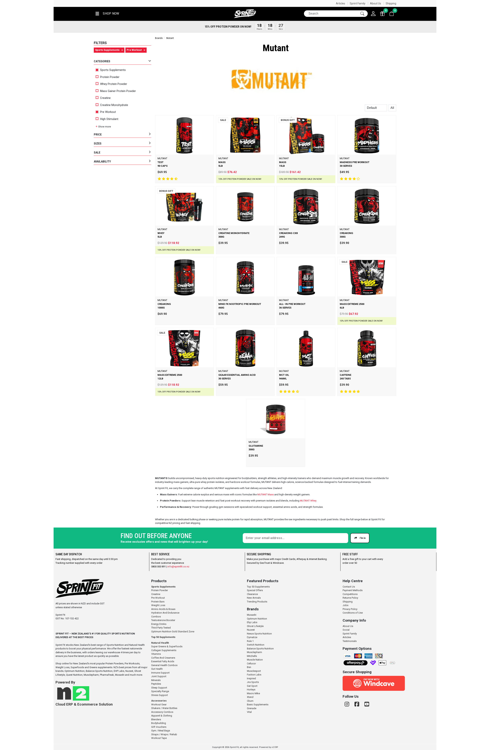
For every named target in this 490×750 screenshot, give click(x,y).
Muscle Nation (255, 659)
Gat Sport (252, 685)
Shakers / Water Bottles (164, 708)
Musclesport (254, 671)
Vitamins (156, 653)
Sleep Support (159, 687)
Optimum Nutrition (257, 618)
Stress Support (159, 695)
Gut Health (157, 668)
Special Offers (255, 590)
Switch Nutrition (255, 644)
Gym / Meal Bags (160, 730)
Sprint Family (357, 3)
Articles (340, 3)
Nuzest (251, 629)
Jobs (345, 605)
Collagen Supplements (163, 650)
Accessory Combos (162, 712)
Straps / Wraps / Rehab (164, 734)
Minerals (156, 680)
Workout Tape (159, 738)
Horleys (251, 689)
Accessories (159, 700)
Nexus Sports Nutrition (259, 633)
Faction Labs (254, 674)
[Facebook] (358, 704)
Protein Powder (109, 77)
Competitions (350, 594)
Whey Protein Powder (113, 84)
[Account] (373, 13)
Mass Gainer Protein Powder (118, 91)
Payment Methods (353, 590)
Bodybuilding (158, 723)
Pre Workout (107, 112)
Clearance (252, 594)
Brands (159, 38)
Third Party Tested (161, 627)
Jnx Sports (253, 682)
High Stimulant (109, 119)
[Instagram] (348, 704)
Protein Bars (157, 601)
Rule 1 (250, 641)
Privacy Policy (350, 609)
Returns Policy (350, 597)
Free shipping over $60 (323, 3)
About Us (375, 3)
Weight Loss (158, 605)
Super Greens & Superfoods (166, 646)
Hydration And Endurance (165, 612)
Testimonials (350, 641)
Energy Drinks (158, 624)
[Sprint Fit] (245, 13)
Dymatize (252, 637)
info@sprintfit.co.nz (178, 566)
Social (346, 629)
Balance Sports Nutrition (260, 648)
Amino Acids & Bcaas (163, 609)
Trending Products (257, 601)
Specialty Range (160, 691)
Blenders (156, 719)
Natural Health (160, 642)
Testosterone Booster (163, 620)
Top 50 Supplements (163, 637)
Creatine (105, 98)
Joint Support (158, 676)
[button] (107, 14)
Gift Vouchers (158, 726)
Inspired (251, 678)
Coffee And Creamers (163, 657)
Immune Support (160, 672)
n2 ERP (275, 747)
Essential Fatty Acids (162, 661)
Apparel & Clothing (161, 715)
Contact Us (349, 586)
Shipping (391, 3)
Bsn (249, 667)
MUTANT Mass (265, 494)
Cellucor (251, 663)
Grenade (251, 708)
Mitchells (252, 656)
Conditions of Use (353, 612)
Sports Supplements (112, 70)
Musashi (251, 614)
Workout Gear (159, 704)
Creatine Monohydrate (114, 105)
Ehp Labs (252, 622)
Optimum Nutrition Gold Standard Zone (172, 631)
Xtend (250, 697)
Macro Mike (253, 693)
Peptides (156, 683)
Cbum (250, 700)
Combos (156, 616)
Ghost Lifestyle (255, 626)
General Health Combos (164, 665)
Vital (249, 712)
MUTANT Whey (308, 500)
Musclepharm (254, 652)
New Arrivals (254, 597)
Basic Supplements (257, 704)
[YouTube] (367, 704)
